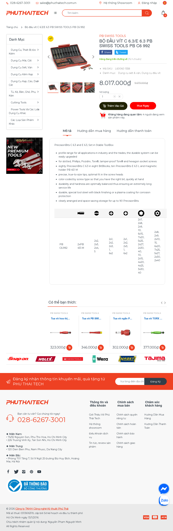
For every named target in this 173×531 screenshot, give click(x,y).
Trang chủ (12, 27)
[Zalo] (164, 500)
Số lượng (104, 92)
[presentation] (161, 302)
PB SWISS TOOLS (112, 36)
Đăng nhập (149, 3)
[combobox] (106, 13)
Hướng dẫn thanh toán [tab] (134, 131)
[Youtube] (39, 471)
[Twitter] (16, 471)
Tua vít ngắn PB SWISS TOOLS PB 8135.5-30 (122, 318)
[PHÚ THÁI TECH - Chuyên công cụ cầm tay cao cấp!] (27, 13)
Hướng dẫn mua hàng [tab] (94, 131)
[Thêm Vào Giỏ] (69, 348)
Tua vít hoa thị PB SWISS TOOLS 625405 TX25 (60, 318)
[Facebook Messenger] (164, 489)
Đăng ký (155, 381)
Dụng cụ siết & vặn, (129, 73)
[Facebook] (8, 471)
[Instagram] (24, 471)
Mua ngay (143, 105)
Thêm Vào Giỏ (115, 105)
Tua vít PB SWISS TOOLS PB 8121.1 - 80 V (91, 318)
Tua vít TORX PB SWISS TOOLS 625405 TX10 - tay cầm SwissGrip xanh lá (153, 318)
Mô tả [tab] (67, 131)
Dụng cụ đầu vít (151, 73)
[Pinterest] (31, 471)
